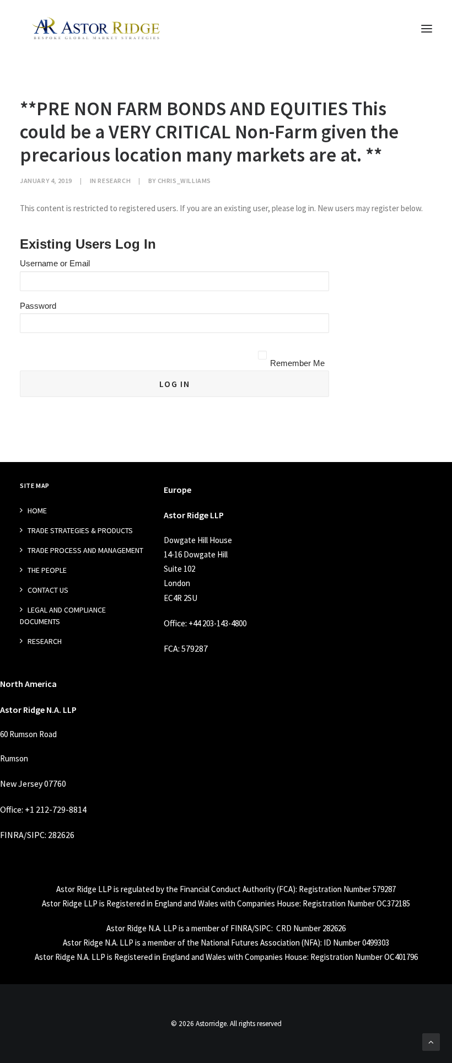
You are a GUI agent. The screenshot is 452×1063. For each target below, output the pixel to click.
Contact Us (48, 590)
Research (114, 180)
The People (47, 570)
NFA (311, 942)
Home (37, 511)
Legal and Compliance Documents (63, 615)
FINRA (12, 834)
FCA (171, 648)
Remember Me (297, 363)
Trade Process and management (85, 550)
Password (38, 305)
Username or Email (55, 263)
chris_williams (184, 180)
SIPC (36, 834)
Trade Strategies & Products (80, 530)
